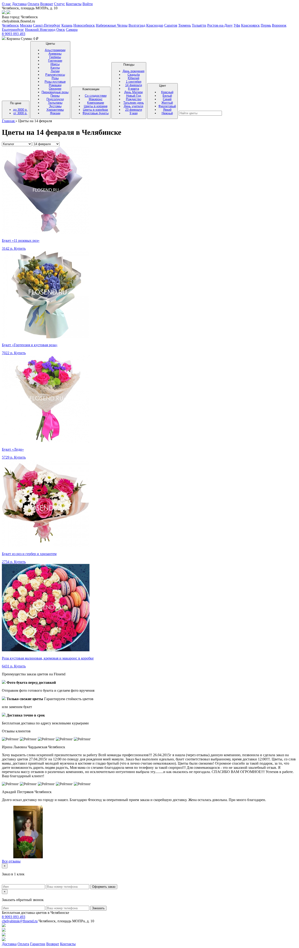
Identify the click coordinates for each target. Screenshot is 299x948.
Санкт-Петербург (47, 25)
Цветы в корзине (95, 106)
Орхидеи (55, 88)
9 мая (134, 113)
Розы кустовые (55, 81)
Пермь (266, 25)
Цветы (55, 78)
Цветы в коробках (95, 109)
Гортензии (55, 60)
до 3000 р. (20, 109)
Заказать (98, 908)
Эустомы (55, 106)
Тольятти (199, 25)
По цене (19, 108)
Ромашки (55, 85)
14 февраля (133, 85)
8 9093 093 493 (13, 34)
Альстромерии (55, 50)
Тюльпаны (55, 102)
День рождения (133, 71)
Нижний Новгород (40, 30)
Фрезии (55, 113)
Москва (26, 25)
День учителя (133, 106)
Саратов (170, 25)
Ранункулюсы (55, 74)
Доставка (19, 4)
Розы (55, 78)
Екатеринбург (13, 30)
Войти (87, 4)
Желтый (167, 102)
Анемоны (55, 53)
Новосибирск (84, 25)
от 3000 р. (20, 113)
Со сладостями (96, 95)
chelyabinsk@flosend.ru (20, 921)
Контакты (74, 4)
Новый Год (133, 95)
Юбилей (133, 78)
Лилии (55, 71)
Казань (66, 25)
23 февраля (133, 109)
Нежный (167, 113)
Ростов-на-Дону (220, 25)
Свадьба (134, 74)
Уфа (237, 25)
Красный (167, 92)
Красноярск (250, 25)
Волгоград (136, 25)
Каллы (55, 67)
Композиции (95, 101)
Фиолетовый (167, 106)
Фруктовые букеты (95, 113)
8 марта (133, 88)
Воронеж (279, 25)
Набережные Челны (112, 25)
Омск (60, 30)
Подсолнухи (55, 99)
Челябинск (10, 25)
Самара (72, 30)
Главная (8, 121)
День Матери (133, 92)
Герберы (55, 57)
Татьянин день (133, 102)
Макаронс (96, 99)
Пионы (55, 95)
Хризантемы (55, 109)
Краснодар (154, 25)
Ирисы (55, 64)
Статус (59, 4)
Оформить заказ (103, 886)
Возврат (46, 4)
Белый (167, 95)
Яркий (167, 109)
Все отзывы (11, 861)
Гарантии (37, 944)
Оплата (33, 4)
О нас (6, 4)
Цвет (167, 99)
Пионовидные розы (55, 92)
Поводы (133, 89)
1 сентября (133, 81)
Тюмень (184, 25)
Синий (167, 99)
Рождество (133, 99)
